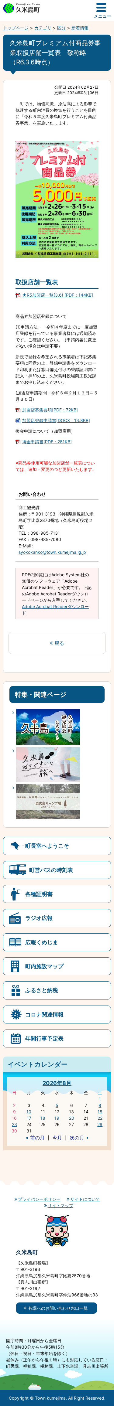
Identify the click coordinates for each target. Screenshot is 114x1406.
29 (99, 1124)
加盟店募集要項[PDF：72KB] (50, 409)
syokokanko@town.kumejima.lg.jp (52, 552)
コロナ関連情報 (44, 1014)
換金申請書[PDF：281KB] (47, 441)
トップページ (16, 27)
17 (29, 1118)
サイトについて (85, 1199)
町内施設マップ (44, 966)
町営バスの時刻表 (51, 869)
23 (14, 1124)
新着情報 (79, 27)
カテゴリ (42, 27)
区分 (61, 27)
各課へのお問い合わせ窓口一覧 (58, 1308)
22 (100, 1118)
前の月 (37, 1138)
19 (56, 1118)
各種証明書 (39, 893)
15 (100, 1111)
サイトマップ (60, 1205)
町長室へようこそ (47, 845)
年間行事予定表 (44, 1038)
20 (71, 1118)
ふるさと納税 (41, 990)
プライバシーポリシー (39, 1199)
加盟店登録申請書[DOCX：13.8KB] (56, 420)
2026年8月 (57, 1083)
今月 (57, 1138)
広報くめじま (41, 942)
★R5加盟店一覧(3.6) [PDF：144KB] (57, 295)
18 (42, 1118)
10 (28, 1111)
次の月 (77, 1138)
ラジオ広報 (39, 917)
